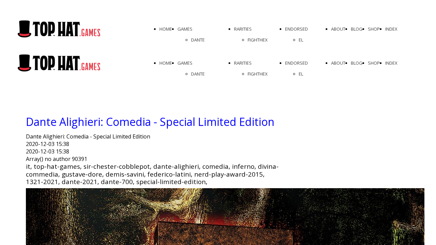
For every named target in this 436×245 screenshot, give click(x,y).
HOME (165, 29)
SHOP (374, 29)
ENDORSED (296, 29)
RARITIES (243, 29)
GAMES (184, 29)
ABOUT (338, 29)
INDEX (391, 29)
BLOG (356, 29)
